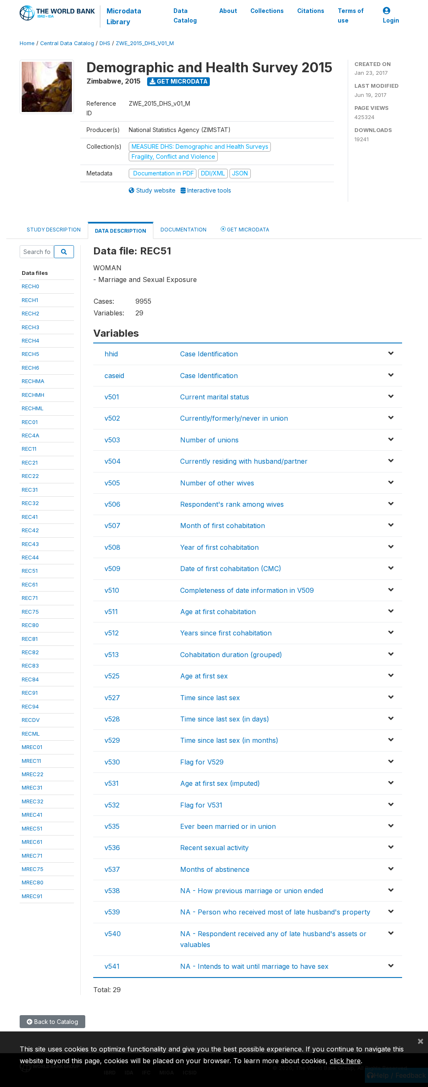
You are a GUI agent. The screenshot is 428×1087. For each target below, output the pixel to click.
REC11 (29, 448)
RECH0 (30, 286)
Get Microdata (181, 81)
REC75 (30, 611)
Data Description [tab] (120, 231)
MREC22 (32, 774)
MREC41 (32, 814)
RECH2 (30, 313)
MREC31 (32, 787)
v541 (112, 966)
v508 (112, 547)
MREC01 (32, 747)
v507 (112, 525)
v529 (112, 740)
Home (27, 43)
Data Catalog (185, 15)
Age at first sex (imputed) (220, 783)
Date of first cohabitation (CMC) (230, 568)
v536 (112, 847)
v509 (112, 568)
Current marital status (214, 397)
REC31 (30, 489)
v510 (111, 590)
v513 (111, 654)
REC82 (30, 652)
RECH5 (30, 353)
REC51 (30, 570)
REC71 (30, 597)
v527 (112, 697)
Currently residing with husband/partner (244, 461)
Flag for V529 (202, 762)
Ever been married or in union (228, 826)
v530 (112, 762)
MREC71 (32, 855)
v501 (111, 397)
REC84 (30, 679)
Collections (267, 11)
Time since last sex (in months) (229, 740)
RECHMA (33, 381)
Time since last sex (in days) (224, 719)
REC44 (30, 557)
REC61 (30, 584)
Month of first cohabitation (222, 525)
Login (391, 20)
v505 (112, 483)
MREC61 (32, 841)
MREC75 (32, 869)
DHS (104, 43)
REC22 (30, 475)
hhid (111, 354)
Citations (310, 11)
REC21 (30, 462)
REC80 (30, 625)
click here (345, 1061)
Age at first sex (204, 676)
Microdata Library (124, 16)
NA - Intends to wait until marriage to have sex (254, 966)
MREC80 (32, 882)
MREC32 (32, 801)
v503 (112, 440)
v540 (112, 934)
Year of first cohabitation (219, 547)
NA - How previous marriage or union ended (251, 890)
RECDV (31, 719)
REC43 (30, 544)
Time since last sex (210, 697)
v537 (112, 869)
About (228, 11)
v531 (111, 783)
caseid (114, 375)
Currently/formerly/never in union (234, 418)
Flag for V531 (201, 805)
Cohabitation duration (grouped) (231, 654)
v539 (112, 912)
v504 (112, 461)
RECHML (32, 408)
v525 (112, 676)
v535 (112, 826)
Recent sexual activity (214, 847)
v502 (112, 418)
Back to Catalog (55, 1021)
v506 (112, 504)
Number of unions (209, 440)
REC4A (30, 435)
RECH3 (30, 327)
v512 (111, 633)
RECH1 (30, 300)
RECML (31, 733)
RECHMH (33, 394)
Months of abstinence (215, 869)
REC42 (30, 530)
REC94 (30, 706)
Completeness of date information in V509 (247, 590)
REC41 (30, 516)
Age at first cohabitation (218, 611)
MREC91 (32, 896)
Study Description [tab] (54, 229)
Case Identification (209, 354)
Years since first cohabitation (226, 633)
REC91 (30, 692)
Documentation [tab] (183, 229)
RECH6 (30, 367)
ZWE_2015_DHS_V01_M (145, 43)
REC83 (30, 665)
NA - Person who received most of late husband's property (275, 912)
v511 (111, 611)
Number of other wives (217, 483)
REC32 (30, 503)
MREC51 (32, 828)
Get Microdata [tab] (247, 229)
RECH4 (30, 340)
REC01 (30, 422)
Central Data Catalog (67, 43)
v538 (112, 890)
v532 (112, 805)
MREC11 (31, 760)
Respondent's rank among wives (232, 504)
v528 (112, 719)
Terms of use (351, 15)
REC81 (30, 638)
